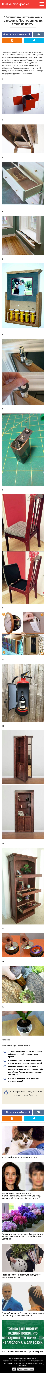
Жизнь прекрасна (15, 4)
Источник (6, 1040)
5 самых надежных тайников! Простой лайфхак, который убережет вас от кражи (25, 1054)
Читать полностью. (25, 1369)
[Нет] (43, 1364)
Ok (14, 1369)
